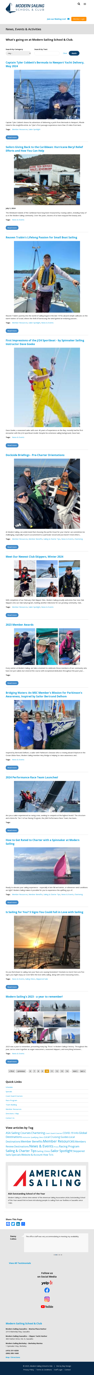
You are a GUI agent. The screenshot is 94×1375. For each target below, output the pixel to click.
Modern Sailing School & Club (24, 1323)
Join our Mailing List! (56, 19)
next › (75, 1071)
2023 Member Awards (19, 624)
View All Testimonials (20, 1263)
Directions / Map (12, 1113)
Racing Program (69, 1146)
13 (62, 1071)
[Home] (25, 8)
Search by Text (40, 49)
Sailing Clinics (30, 979)
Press (56, 1147)
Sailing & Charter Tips (52, 539)
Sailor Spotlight (34, 129)
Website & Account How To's (37, 1154)
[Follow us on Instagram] (47, 1299)
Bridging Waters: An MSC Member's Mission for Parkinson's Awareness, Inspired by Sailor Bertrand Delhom (44, 694)
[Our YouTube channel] (47, 1306)
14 (67, 1071)
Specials (9, 1091)
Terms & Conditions (44, 1369)
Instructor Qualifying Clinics (33, 1137)
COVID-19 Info (71, 1133)
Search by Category (14, 49)
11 (52, 1071)
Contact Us (10, 1118)
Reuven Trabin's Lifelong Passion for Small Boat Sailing (41, 237)
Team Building (11, 1105)
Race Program (11, 1100)
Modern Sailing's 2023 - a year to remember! (34, 996)
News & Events (18, 220)
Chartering (79, 539)
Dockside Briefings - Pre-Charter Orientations (35, 455)
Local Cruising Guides (56, 1137)
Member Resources (20, 129)
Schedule (9, 1087)
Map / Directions (13, 1357)
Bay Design (66, 1366)
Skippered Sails (42, 979)
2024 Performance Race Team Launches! (32, 777)
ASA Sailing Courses (18, 1133)
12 (57, 1071)
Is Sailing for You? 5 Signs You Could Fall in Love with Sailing (44, 912)
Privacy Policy (28, 1369)
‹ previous (21, 1071)
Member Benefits (36, 539)
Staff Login (58, 1369)
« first (11, 1071)
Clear (65, 53)
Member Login (79, 19)
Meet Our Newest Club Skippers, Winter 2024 (34, 556)
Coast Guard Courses (14, 1096)
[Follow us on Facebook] (47, 1290)
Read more (12, 137)
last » (83, 1071)
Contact (68, 1369)
